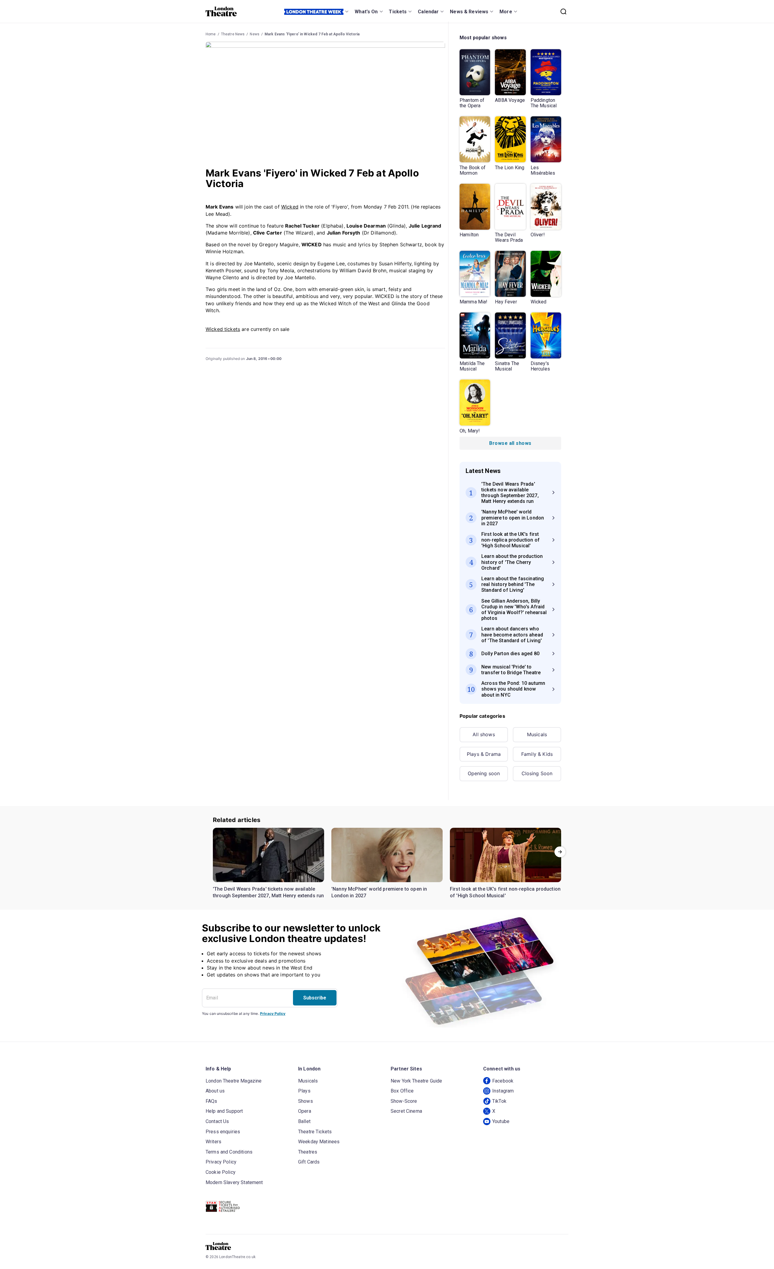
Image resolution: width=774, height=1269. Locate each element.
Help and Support (224, 1111)
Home (211, 34)
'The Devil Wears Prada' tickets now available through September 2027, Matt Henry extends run (268, 892)
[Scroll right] (560, 851)
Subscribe (314, 998)
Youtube (500, 1121)
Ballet (304, 1121)
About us (215, 1091)
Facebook (502, 1081)
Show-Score (404, 1101)
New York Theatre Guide (416, 1081)
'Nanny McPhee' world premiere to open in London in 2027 (379, 892)
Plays (304, 1091)
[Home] (221, 11)
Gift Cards (309, 1162)
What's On (366, 12)
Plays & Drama (484, 754)
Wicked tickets (223, 329)
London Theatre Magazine (234, 1081)
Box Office (402, 1091)
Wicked (289, 207)
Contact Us (217, 1121)
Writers (213, 1141)
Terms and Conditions (229, 1152)
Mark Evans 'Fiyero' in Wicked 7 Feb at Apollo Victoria (312, 34)
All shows (484, 734)
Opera (304, 1111)
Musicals (537, 734)
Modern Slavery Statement (234, 1182)
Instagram (503, 1091)
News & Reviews (469, 12)
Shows (305, 1101)
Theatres (307, 1152)
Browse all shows (510, 443)
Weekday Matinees (319, 1141)
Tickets (398, 12)
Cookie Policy (221, 1172)
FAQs (211, 1101)
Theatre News (233, 34)
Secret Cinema (406, 1111)
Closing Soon (537, 773)
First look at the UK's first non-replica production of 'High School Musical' (505, 892)
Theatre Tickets (315, 1132)
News (254, 34)
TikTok (499, 1101)
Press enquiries (223, 1132)
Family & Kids (537, 754)
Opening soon (484, 773)
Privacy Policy (272, 1013)
